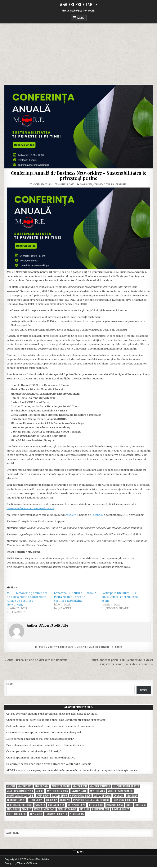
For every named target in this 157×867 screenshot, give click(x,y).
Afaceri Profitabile (78, 4)
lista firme (13, 809)
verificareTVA (77, 814)
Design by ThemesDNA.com (21, 863)
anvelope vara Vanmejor (120, 791)
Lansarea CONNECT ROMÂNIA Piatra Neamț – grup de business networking (75, 596)
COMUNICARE (86, 184)
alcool (39, 791)
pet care (84, 809)
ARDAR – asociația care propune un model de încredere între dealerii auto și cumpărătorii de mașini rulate (71, 770)
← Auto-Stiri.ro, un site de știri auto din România (35, 660)
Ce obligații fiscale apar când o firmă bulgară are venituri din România (48, 764)
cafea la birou (59, 795)
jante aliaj (140, 805)
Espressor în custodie (125, 800)
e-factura (132, 795)
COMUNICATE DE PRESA (117, 184)
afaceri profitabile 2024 (20, 791)
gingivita (40, 805)
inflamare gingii (114, 805)
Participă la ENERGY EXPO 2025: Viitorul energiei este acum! (119, 596)
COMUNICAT (99, 184)
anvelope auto (79, 791)
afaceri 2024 (66, 647)
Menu (80, 17)
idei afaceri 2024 (76, 805)
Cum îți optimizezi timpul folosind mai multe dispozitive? (41, 757)
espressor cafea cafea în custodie (91, 800)
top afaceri (116, 647)
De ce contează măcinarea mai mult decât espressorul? (40, 738)
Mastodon (12, 832)
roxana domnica (120, 809)
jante (129, 805)
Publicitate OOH (100, 809)
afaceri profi (81, 647)
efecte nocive (36, 800)
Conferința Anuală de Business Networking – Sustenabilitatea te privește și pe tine (78, 175)
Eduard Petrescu (16, 800)
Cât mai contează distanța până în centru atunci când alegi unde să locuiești (51, 713)
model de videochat (44, 809)
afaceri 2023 (52, 647)
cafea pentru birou (80, 795)
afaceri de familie (61, 786)
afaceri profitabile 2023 (126, 786)
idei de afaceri (96, 805)
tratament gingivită (56, 814)
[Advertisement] (78, 52)
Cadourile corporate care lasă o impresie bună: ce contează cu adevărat (50, 726)
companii (118, 795)
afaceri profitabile (99, 647)
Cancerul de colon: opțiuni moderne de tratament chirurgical (43, 732)
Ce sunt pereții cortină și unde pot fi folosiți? (33, 751)
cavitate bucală (102, 795)
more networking (67, 809)
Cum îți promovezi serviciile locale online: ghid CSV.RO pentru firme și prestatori (56, 719)
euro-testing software (19, 805)
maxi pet (26, 809)
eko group (51, 800)
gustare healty (56, 805)
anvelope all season (57, 791)
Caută (9, 684)
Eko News (65, 800)
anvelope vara (97, 791)
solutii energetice (16, 814)
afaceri (11, 786)
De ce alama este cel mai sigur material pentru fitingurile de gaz (45, 745)
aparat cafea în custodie (20, 795)
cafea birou (43, 795)
